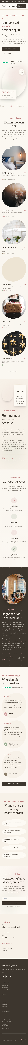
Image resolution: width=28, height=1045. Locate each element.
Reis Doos (4, 992)
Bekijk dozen (20, 6)
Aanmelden (14, 903)
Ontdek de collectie (10, 48)
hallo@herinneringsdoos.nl (11, 927)
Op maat (4, 994)
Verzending (4, 1004)
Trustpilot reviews (6, 1011)
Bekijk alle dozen (13, 371)
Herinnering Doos (6, 989)
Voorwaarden (9, 1040)
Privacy (3, 1040)
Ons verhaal (7, 53)
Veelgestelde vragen (6, 1009)
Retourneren (4, 1006)
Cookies (15, 1040)
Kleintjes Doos (5, 985)
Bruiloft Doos (5, 987)
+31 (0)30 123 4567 (8, 938)
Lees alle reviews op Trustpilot (13, 784)
